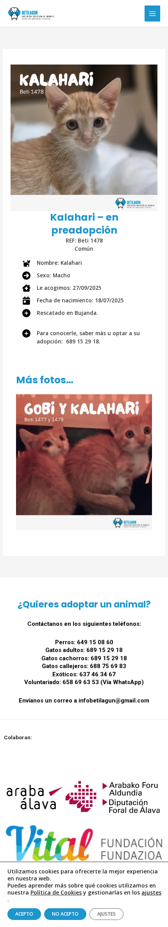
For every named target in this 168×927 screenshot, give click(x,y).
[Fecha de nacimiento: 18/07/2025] (73, 300)
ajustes (151, 892)
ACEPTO (24, 914)
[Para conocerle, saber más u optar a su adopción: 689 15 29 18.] (83, 334)
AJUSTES (106, 914)
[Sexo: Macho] (46, 275)
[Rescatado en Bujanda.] (60, 313)
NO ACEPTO (65, 914)
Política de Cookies (56, 892)
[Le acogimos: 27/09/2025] (62, 288)
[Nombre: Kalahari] (52, 263)
